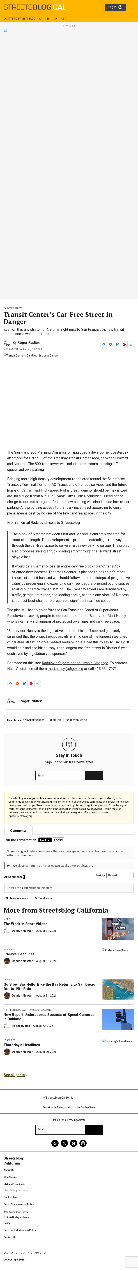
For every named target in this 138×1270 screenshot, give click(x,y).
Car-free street (13, 308)
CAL (6, 1253)
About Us (9, 1170)
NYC (30, 1253)
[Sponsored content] (69, 163)
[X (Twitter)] (64, 1143)
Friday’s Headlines (19, 954)
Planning (55, 720)
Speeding (46, 1010)
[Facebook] (55, 1143)
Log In (112, 7)
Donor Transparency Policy (19, 1204)
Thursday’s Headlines (22, 1045)
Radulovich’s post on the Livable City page (75, 663)
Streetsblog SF (76, 720)
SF (55, 18)
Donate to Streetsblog (19, 18)
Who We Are (10, 1177)
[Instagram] (83, 1143)
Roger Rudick (28, 342)
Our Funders (10, 1197)
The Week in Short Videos (26, 924)
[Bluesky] (73, 1143)
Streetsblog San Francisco (22, 1010)
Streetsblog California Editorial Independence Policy (16, 1217)
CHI (45, 1253)
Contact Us (10, 1237)
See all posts (14, 1075)
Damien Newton (22, 930)
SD (48, 18)
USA (63, 18)
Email (41, 775)
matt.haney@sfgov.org (65, 669)
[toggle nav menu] (132, 7)
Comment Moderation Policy (20, 1230)
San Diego (9, 980)
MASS (38, 1253)
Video (7, 919)
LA (40, 18)
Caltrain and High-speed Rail (43, 490)
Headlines (9, 949)
